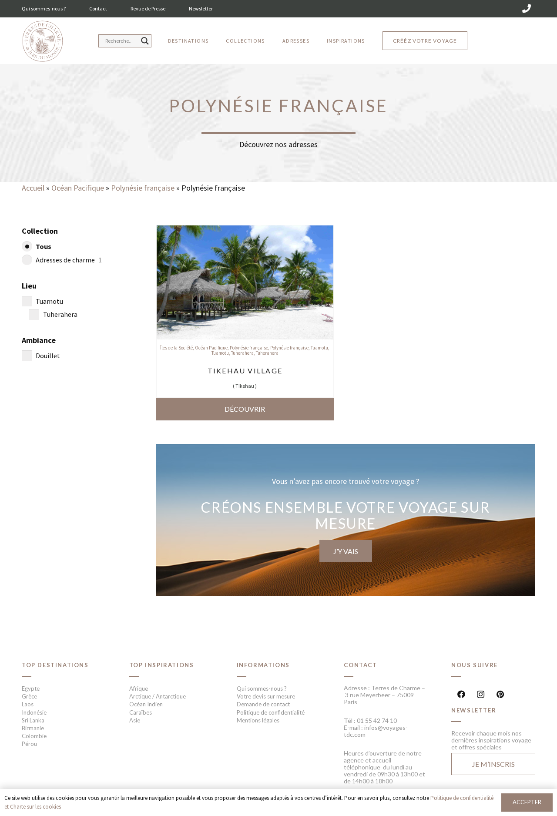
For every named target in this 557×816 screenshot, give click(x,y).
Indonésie (34, 712)
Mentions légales (258, 720)
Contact (98, 8)
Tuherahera (242, 353)
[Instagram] (480, 694)
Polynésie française (142, 188)
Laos (28, 704)
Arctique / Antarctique (157, 696)
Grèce (29, 696)
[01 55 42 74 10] (526, 8)
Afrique (138, 688)
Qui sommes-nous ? (44, 8)
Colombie (34, 735)
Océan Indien (146, 704)
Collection (40, 231)
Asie (134, 720)
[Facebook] (461, 694)
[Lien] (42, 41)
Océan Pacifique (77, 188)
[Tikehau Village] (245, 231)
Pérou (29, 743)
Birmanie (33, 728)
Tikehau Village (245, 370)
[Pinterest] (500, 694)
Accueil (33, 188)
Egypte (31, 688)
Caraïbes (140, 712)
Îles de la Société (176, 348)
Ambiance (39, 340)
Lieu (29, 286)
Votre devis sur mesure (266, 696)
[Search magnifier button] (145, 41)
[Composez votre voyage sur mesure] (346, 520)
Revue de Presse (148, 8)
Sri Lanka (33, 720)
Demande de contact (263, 704)
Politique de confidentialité (271, 712)
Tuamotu (319, 348)
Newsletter (201, 8)
